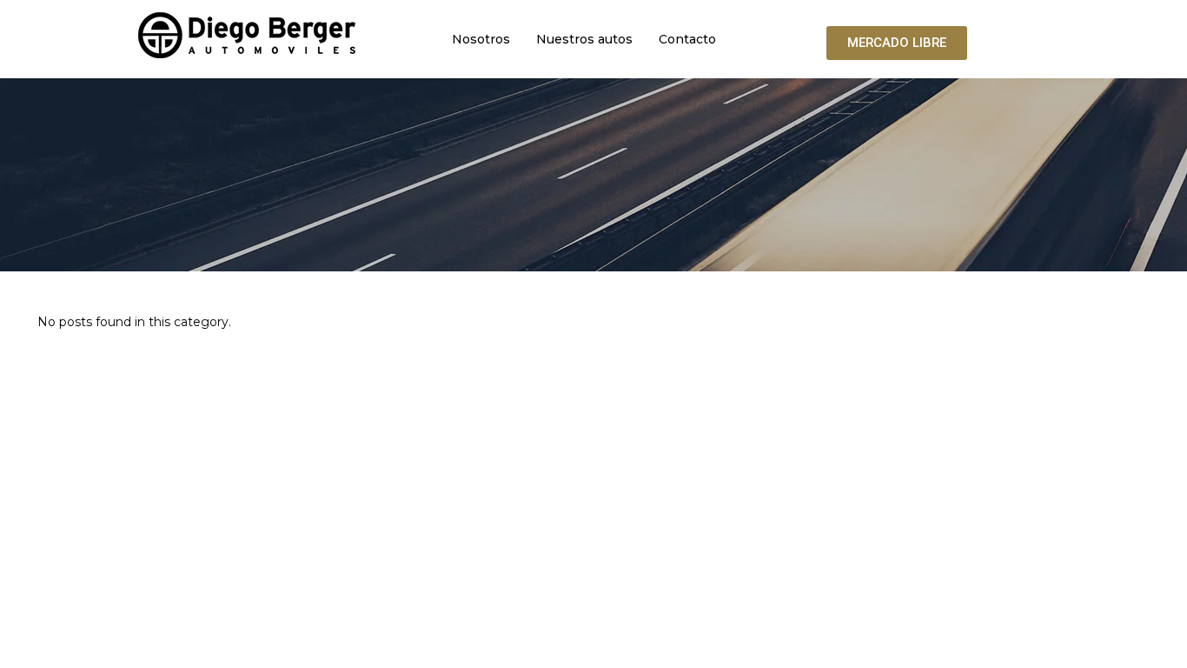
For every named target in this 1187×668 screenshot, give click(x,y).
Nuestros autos (584, 39)
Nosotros (481, 39)
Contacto (687, 39)
